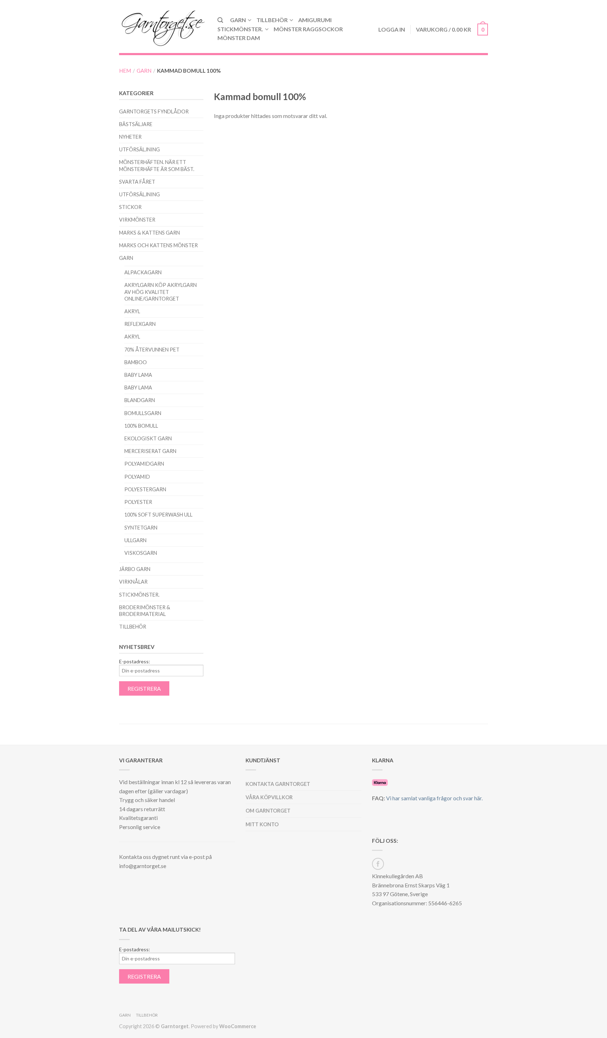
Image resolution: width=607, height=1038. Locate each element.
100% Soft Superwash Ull (158, 515)
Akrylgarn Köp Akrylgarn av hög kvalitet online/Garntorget (160, 291)
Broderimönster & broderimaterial (144, 610)
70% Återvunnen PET (152, 350)
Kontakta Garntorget (278, 784)
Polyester (138, 502)
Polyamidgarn (144, 464)
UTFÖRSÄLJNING (139, 194)
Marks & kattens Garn (149, 233)
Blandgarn (139, 400)
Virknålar (133, 582)
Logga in (391, 29)
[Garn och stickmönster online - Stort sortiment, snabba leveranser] (163, 26)
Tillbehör (272, 20)
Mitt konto (262, 824)
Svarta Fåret (137, 182)
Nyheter (130, 137)
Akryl (132, 311)
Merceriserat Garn (150, 451)
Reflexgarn (140, 324)
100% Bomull (141, 426)
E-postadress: (134, 661)
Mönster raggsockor (308, 29)
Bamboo (135, 362)
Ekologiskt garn (148, 438)
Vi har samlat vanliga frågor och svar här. (434, 798)
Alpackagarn (143, 272)
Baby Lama (138, 375)
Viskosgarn (140, 553)
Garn (238, 20)
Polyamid (137, 477)
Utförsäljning (139, 149)
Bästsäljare (135, 124)
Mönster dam (238, 37)
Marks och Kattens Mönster (158, 245)
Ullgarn (135, 540)
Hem (125, 70)
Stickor (130, 207)
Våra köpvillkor (269, 797)
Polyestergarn (145, 489)
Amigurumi (315, 20)
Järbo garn (134, 569)
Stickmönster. (240, 29)
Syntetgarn (140, 528)
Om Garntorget (268, 811)
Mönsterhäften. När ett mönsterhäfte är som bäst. (156, 165)
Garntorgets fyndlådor (154, 111)
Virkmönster (137, 220)
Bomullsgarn (142, 413)
